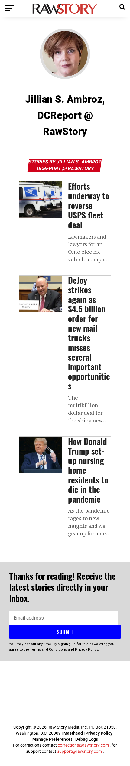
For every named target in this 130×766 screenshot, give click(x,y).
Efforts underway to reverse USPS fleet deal (88, 205)
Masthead (73, 733)
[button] (122, 6)
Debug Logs (86, 739)
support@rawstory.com (79, 751)
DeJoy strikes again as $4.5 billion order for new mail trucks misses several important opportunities (89, 333)
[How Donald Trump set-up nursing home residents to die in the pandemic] (40, 455)
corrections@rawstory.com (83, 745)
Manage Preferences (52, 739)
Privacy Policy (99, 733)
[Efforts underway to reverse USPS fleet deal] (40, 199)
